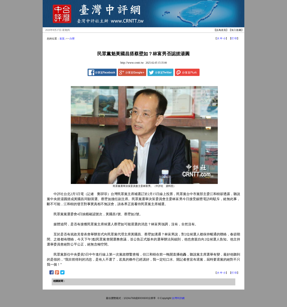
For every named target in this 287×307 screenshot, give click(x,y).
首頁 (62, 38)
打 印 (234, 38)
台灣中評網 (178, 298)
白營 (72, 38)
